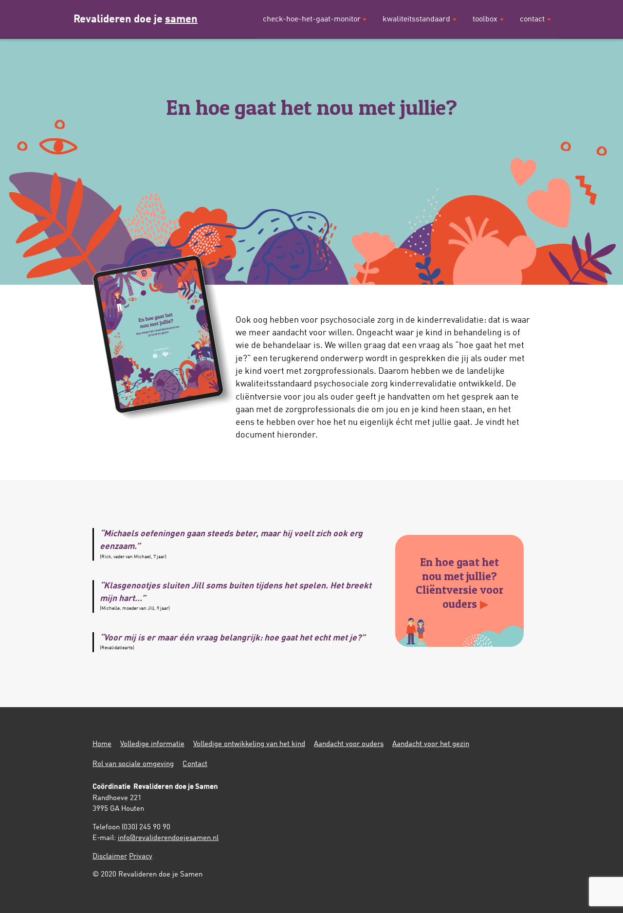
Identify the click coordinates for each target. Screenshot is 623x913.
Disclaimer (109, 856)
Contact (532, 19)
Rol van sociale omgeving (133, 764)
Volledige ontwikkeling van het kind (249, 744)
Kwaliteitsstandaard (416, 19)
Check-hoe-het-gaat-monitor (312, 19)
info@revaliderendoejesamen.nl (168, 838)
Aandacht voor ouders (349, 744)
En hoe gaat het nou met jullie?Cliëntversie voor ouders (459, 582)
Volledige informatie (152, 744)
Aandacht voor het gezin (430, 744)
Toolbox (485, 19)
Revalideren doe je (135, 19)
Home (101, 744)
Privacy (140, 856)
